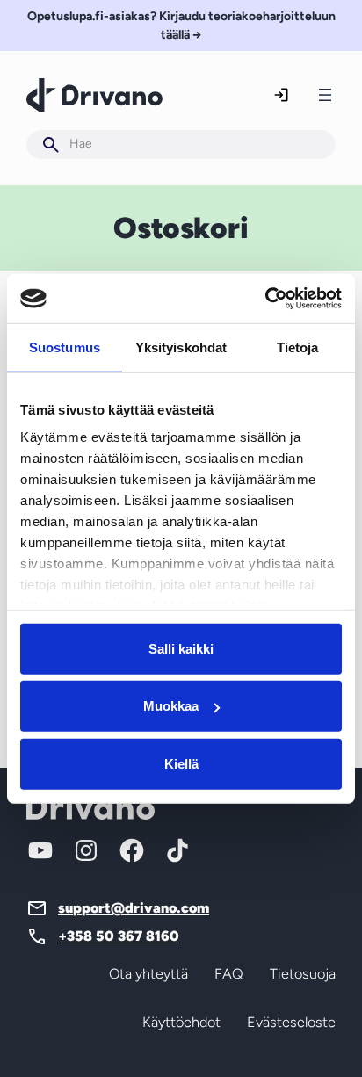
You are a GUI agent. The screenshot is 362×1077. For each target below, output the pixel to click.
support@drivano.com (133, 908)
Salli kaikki (181, 647)
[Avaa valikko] (325, 94)
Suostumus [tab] (64, 346)
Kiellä (181, 762)
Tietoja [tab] (298, 346)
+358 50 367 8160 (118, 936)
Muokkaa (171, 705)
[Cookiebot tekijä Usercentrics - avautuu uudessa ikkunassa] (265, 298)
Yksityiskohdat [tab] (181, 346)
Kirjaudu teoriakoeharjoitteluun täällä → (181, 25)
